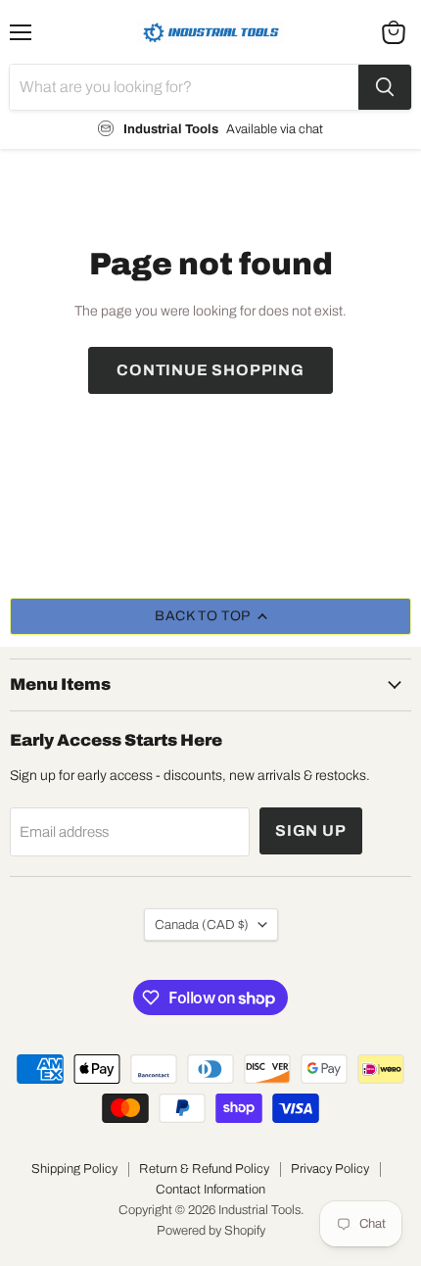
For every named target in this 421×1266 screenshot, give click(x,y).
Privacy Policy (330, 1169)
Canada (202, 924)
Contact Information (210, 1189)
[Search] (384, 87)
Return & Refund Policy (204, 1169)
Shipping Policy (74, 1169)
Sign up (311, 830)
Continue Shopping (210, 370)
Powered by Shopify (211, 1231)
